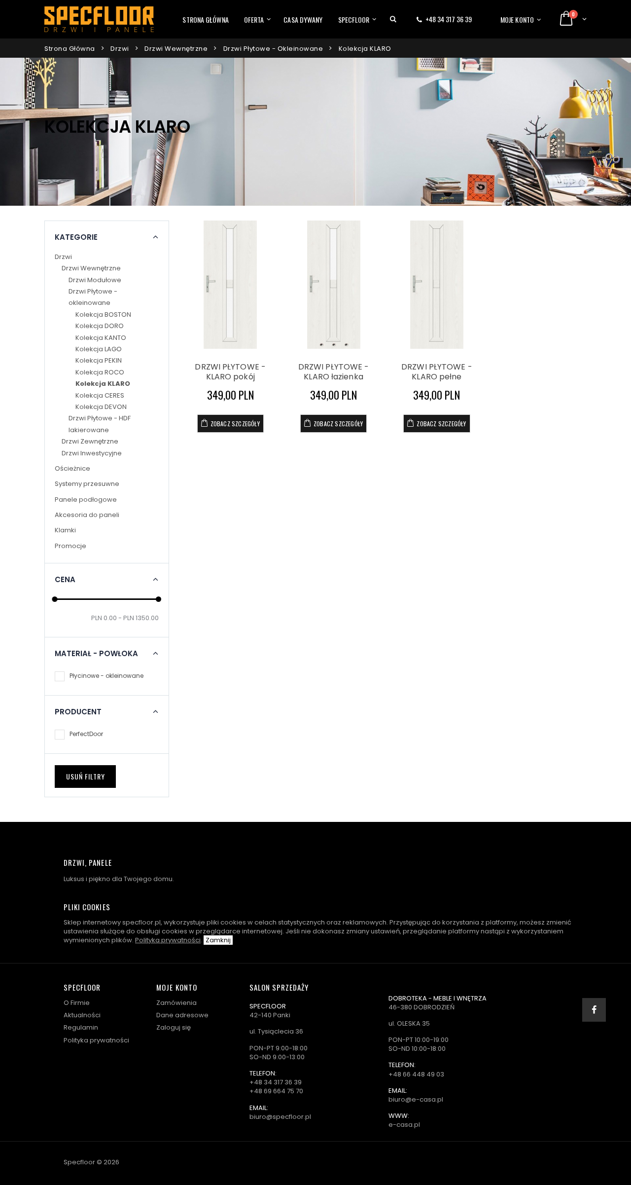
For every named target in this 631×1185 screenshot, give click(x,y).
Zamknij (218, 940)
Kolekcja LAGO (98, 349)
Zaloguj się (173, 1027)
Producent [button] (78, 712)
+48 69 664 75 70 (276, 1091)
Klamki (65, 530)
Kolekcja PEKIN (98, 360)
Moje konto (517, 19)
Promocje (70, 546)
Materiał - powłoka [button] (96, 654)
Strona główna (205, 19)
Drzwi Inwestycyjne (92, 453)
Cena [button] (65, 580)
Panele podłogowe (86, 499)
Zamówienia (176, 1002)
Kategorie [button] (76, 237)
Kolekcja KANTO (100, 337)
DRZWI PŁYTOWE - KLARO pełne (436, 371)
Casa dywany (302, 19)
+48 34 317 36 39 (448, 19)
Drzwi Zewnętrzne (90, 441)
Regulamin (81, 1027)
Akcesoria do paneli (87, 514)
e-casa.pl (404, 1124)
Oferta (254, 19)
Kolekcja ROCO (99, 372)
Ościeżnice (72, 468)
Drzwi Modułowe (95, 280)
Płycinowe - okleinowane (106, 675)
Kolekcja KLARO (365, 48)
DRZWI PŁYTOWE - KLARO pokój (230, 371)
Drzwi (119, 48)
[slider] (55, 599)
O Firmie (77, 1002)
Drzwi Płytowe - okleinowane (273, 48)
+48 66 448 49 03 (416, 1074)
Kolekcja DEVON (101, 406)
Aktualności (82, 1015)
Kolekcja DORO (99, 326)
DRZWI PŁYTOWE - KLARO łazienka (333, 371)
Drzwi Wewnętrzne (176, 48)
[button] (393, 19)
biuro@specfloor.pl (280, 1116)
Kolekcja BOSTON (103, 314)
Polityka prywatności (168, 940)
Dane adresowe (182, 1015)
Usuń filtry (85, 776)
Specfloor (354, 19)
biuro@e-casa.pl (415, 1099)
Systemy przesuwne (87, 483)
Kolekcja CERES (99, 395)
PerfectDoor (86, 734)
